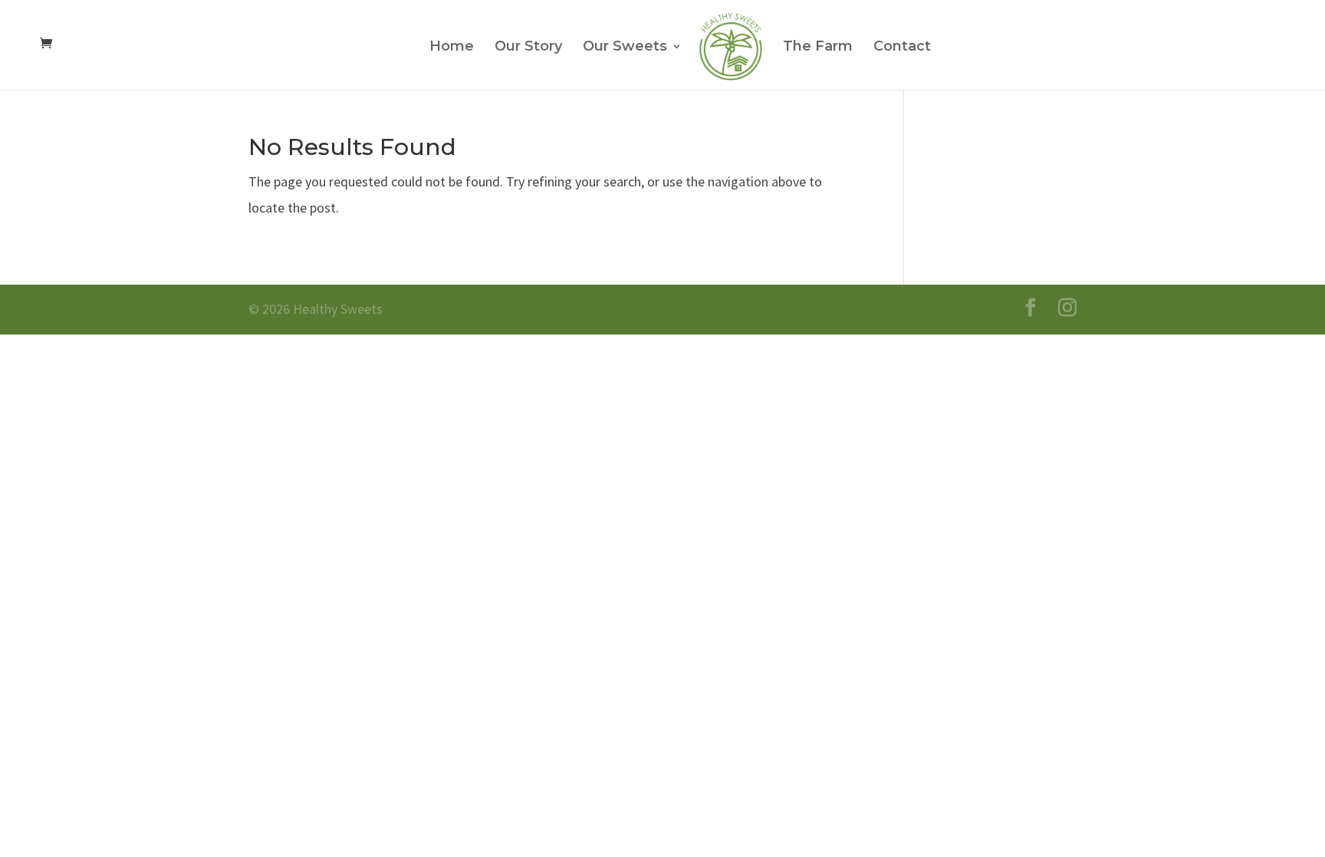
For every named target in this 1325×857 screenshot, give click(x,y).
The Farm (818, 47)
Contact (902, 47)
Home (451, 47)
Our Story (528, 47)
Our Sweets (625, 47)
